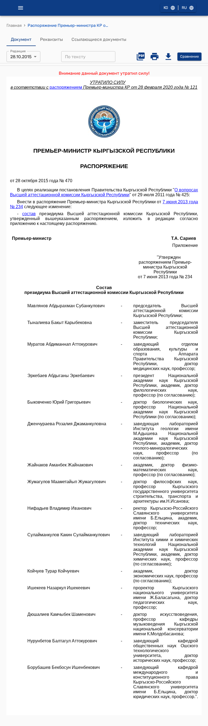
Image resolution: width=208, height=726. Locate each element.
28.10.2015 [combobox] (21, 56)
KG (166, 7)
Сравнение (189, 56)
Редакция (18, 51)
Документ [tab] (21, 39)
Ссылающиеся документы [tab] (99, 39)
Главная (14, 25)
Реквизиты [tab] (51, 39)
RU (184, 7)
